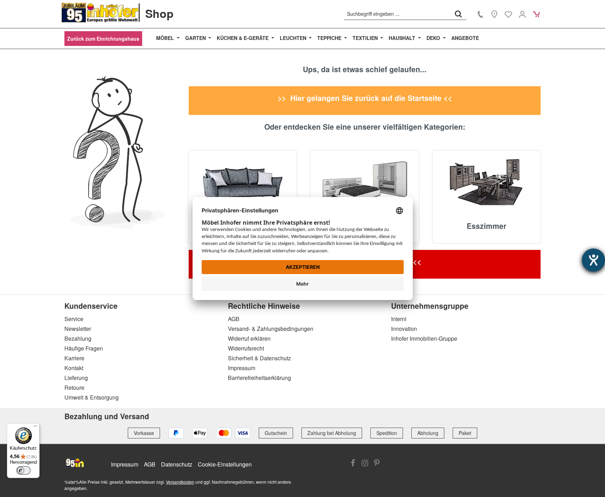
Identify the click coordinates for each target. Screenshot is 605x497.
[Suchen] (458, 14)
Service (73, 319)
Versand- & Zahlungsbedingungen (270, 329)
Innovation (404, 329)
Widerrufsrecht (246, 348)
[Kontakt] (480, 14)
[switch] (23, 470)
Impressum (241, 368)
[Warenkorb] (536, 14)
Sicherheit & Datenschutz (259, 358)
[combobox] (397, 14)
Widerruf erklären (249, 338)
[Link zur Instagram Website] (365, 463)
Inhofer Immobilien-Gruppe (424, 338)
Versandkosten (180, 482)
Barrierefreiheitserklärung (259, 378)
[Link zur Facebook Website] (353, 463)
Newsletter (77, 329)
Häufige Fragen (83, 348)
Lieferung (76, 378)
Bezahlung (77, 338)
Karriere (74, 358)
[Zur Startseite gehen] (100, 12)
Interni (398, 319)
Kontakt (73, 368)
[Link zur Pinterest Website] (377, 463)
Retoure (74, 387)
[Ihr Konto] (522, 14)
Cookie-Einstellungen (225, 464)
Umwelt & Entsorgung (91, 397)
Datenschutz (176, 464)
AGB (233, 319)
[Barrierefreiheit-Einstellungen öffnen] (593, 260)
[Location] (494, 14)
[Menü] (35, 427)
